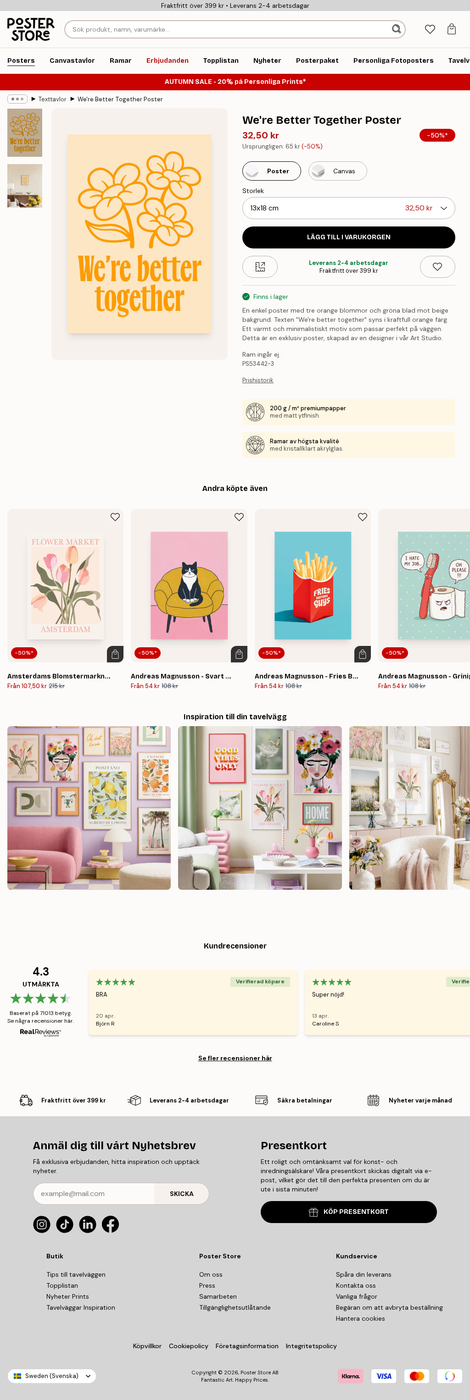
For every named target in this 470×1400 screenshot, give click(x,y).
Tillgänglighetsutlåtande (235, 1307)
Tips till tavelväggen (76, 1274)
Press (207, 1285)
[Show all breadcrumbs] (17, 99)
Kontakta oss (356, 1285)
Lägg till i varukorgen (349, 237)
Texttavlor (53, 99)
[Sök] (397, 29)
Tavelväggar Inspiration (80, 1307)
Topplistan (62, 1285)
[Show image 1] (24, 133)
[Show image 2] (24, 186)
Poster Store (256, 1372)
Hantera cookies (360, 1318)
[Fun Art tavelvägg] (89, 807)
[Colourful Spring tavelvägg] (259, 807)
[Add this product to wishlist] (437, 267)
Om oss (211, 1274)
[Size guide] (260, 267)
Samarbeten (218, 1296)
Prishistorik (258, 380)
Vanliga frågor (356, 1296)
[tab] (430, 29)
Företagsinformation (247, 1346)
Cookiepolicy (188, 1346)
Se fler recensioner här (235, 1058)
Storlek (253, 191)
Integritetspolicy (311, 1346)
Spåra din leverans (364, 1274)
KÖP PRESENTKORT (356, 1212)
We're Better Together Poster (120, 99)
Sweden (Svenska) (51, 1376)
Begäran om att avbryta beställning (389, 1307)
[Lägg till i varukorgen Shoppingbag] (115, 654)
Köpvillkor (147, 1346)
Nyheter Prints (67, 1296)
